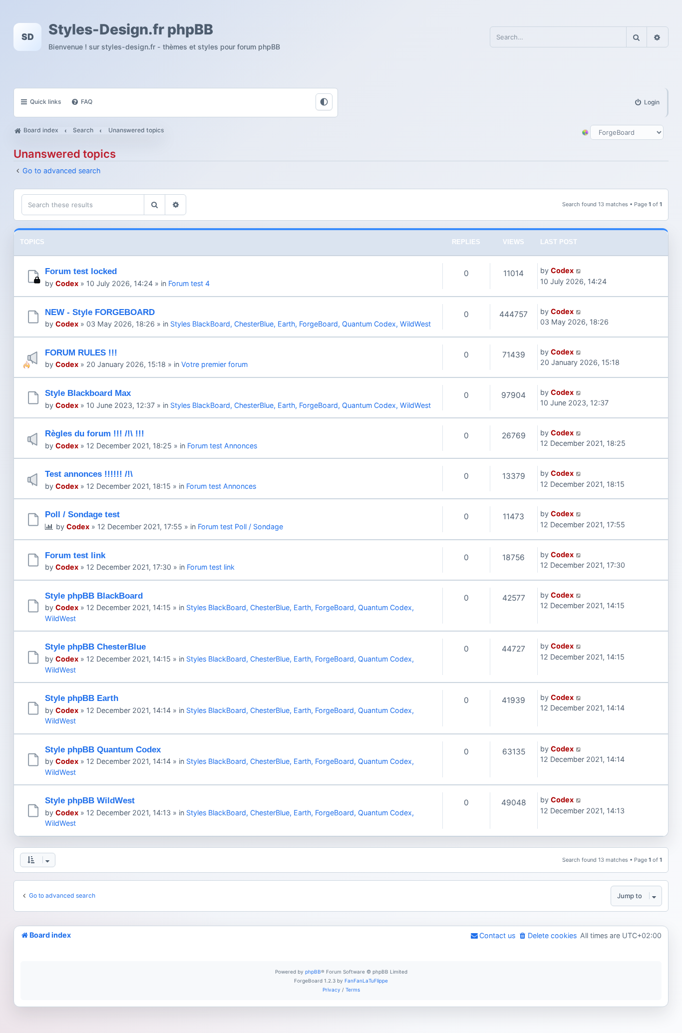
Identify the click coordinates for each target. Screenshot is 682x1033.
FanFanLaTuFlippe (366, 981)
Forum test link (75, 555)
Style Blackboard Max (88, 393)
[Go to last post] (579, 270)
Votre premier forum (214, 364)
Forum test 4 (189, 283)
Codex (66, 283)
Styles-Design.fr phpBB (130, 29)
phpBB (313, 972)
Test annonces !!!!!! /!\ (89, 474)
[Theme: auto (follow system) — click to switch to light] (324, 101)
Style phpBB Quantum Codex (103, 749)
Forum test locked (81, 271)
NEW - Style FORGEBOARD (100, 312)
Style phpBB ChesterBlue (95, 647)
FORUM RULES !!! (81, 352)
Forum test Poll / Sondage (240, 526)
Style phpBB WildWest (90, 800)
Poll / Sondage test (82, 514)
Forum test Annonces (222, 445)
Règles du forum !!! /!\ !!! (94, 433)
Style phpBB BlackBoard (94, 596)
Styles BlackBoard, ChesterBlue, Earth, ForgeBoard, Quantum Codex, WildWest (300, 324)
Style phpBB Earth (81, 698)
